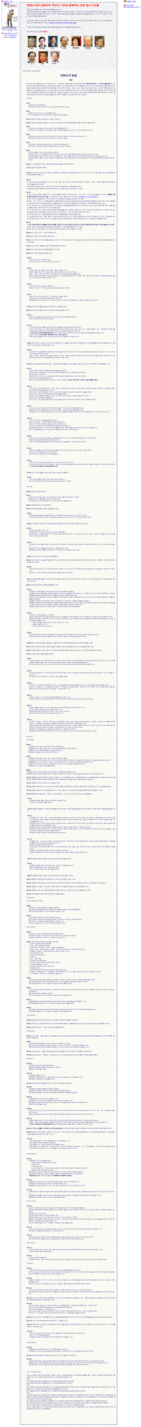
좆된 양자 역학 (129, 5)
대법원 (9, 30)
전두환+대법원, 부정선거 (132, 7)
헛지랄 (13, 35)
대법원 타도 (12, 37)
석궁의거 (5, 1)
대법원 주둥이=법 (8, 33)
